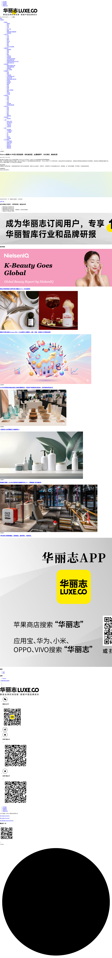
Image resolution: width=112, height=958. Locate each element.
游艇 (8, 30)
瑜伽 (8, 38)
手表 (8, 26)
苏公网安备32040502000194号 (6, 820)
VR (7, 135)
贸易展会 (9, 81)
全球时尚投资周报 (11, 58)
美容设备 (9, 103)
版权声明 (9, 146)
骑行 (8, 44)
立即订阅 (2, 201)
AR (7, 134)
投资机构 (9, 57)
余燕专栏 (9, 126)
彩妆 (8, 98)
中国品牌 (9, 75)
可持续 (8, 94)
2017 (4, 671)
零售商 (8, 83)
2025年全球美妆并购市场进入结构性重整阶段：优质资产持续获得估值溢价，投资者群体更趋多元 (26, 387)
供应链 (8, 92)
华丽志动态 (5, 5)
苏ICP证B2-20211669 (4, 818)
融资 (8, 50)
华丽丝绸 (9, 33)
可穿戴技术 (9, 130)
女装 (8, 72)
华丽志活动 (9, 142)
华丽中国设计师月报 (11, 79)
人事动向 (9, 125)
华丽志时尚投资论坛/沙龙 (13, 61)
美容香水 (6, 95)
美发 (8, 102)
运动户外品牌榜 (10, 46)
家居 (8, 109)
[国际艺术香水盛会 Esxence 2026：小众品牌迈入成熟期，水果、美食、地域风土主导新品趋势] (39, 329)
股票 (8, 54)
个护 (8, 100)
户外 (8, 37)
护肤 (8, 96)
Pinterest (4, 678)
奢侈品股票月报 (10, 60)
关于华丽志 (6, 139)
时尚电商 (9, 129)
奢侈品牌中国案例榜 (11, 31)
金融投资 (6, 48)
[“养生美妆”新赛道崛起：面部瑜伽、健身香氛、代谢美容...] (48, 531)
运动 (8, 35)
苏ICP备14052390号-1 (5, 815)
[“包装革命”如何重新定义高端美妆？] (33, 425)
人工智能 (9, 132)
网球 (8, 39)
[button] (5, 701)
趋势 (4, 673)
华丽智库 (5, 4)
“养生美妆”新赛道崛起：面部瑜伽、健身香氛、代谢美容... (16, 535)
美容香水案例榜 (10, 105)
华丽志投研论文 (10, 62)
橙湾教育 (5, 3)
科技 (5, 128)
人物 (5, 119)
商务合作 (9, 143)
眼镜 (8, 84)
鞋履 (8, 87)
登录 (1, 18)
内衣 (8, 88)
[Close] (3, 742)
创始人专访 (9, 121)
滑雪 (8, 42)
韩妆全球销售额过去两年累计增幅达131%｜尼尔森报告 (15, 289)
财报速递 (9, 49)
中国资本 (9, 56)
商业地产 (6, 117)
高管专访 (9, 124)
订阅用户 (2, 19)
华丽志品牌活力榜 (11, 65)
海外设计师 (9, 77)
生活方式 (6, 106)
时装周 (8, 80)
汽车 (8, 27)
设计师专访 (9, 122)
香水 (8, 99)
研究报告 (6, 64)
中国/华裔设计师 (10, 76)
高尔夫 (8, 41)
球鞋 (8, 45)
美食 (8, 107)
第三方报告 (9, 69)
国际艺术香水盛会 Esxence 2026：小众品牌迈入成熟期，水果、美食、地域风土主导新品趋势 (25, 332)
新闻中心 (9, 145)
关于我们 (5, 1)
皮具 (8, 85)
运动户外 (6, 34)
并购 (8, 52)
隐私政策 (9, 147)
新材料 (8, 137)
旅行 (8, 113)
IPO (8, 53)
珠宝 (8, 25)
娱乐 (8, 111)
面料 (8, 91)
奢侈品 (5, 22)
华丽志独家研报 (10, 66)
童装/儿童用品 (10, 90)
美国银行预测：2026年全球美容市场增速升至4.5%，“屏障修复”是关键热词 (20, 482)
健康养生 (9, 115)
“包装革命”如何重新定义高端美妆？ (10, 429)
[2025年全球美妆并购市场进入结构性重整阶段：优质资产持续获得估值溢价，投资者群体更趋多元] (45, 383)
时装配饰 (6, 71)
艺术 (8, 110)
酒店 (8, 114)
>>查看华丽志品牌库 (4, 680)
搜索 (13, 17)
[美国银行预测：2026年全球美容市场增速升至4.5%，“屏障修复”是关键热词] (41, 478)
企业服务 (9, 138)
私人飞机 (9, 29)
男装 (8, 73)
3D (7, 133)
